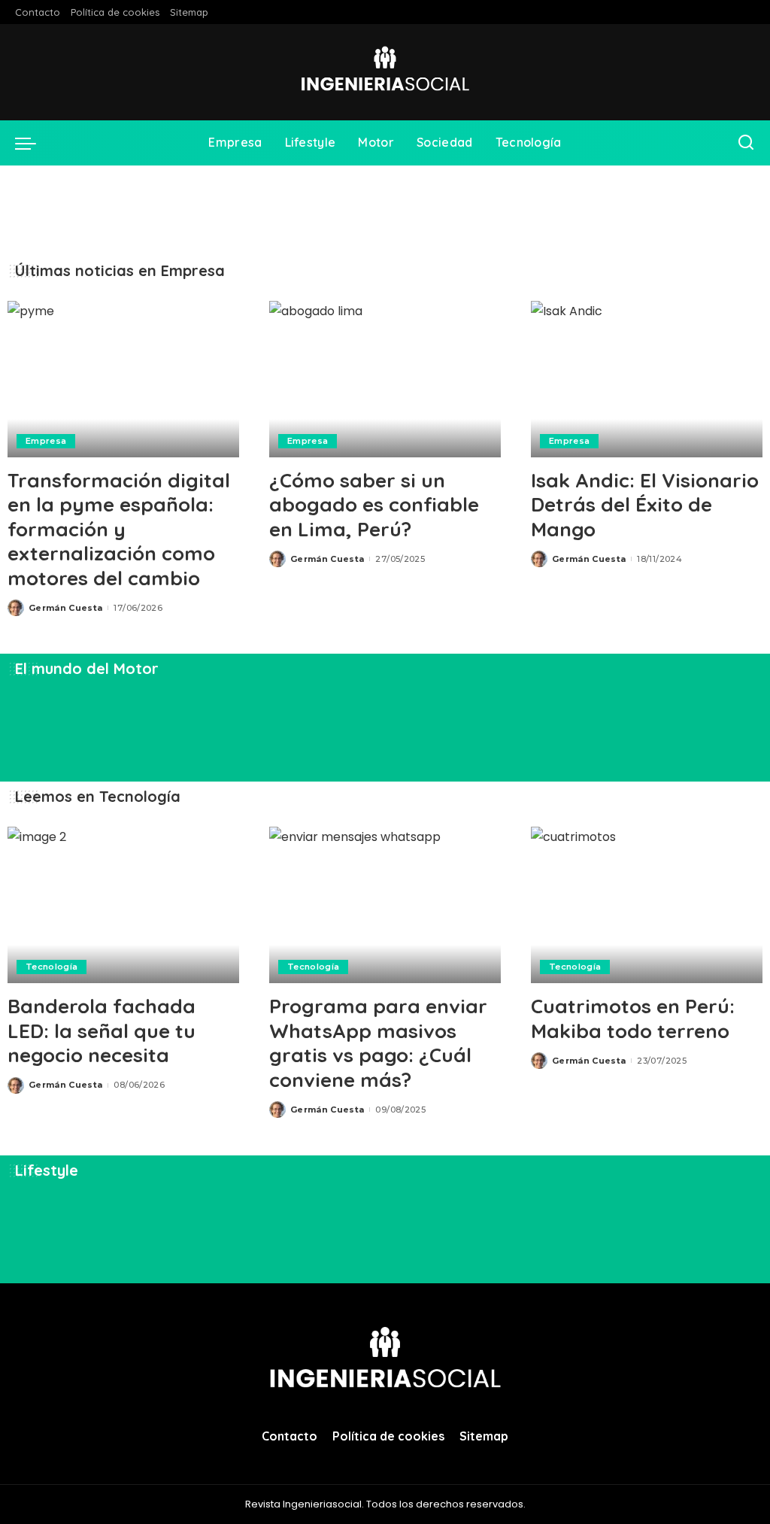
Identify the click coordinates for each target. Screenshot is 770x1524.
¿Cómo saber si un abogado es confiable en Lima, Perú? (374, 505)
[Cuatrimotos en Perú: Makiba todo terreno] (646, 905)
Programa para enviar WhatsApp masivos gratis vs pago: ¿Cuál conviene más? (378, 1043)
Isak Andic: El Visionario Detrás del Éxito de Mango (645, 505)
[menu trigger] (33, 142)
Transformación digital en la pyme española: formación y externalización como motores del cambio (119, 529)
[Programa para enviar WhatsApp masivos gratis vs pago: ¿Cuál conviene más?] (385, 905)
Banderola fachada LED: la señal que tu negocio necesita (102, 1030)
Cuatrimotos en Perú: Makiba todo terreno (633, 1018)
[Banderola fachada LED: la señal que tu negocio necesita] (123, 905)
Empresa (46, 441)
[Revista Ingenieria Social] (385, 72)
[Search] (746, 142)
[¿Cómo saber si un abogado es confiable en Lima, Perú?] (385, 379)
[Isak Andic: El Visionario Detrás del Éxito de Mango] (646, 379)
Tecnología (51, 966)
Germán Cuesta (65, 608)
